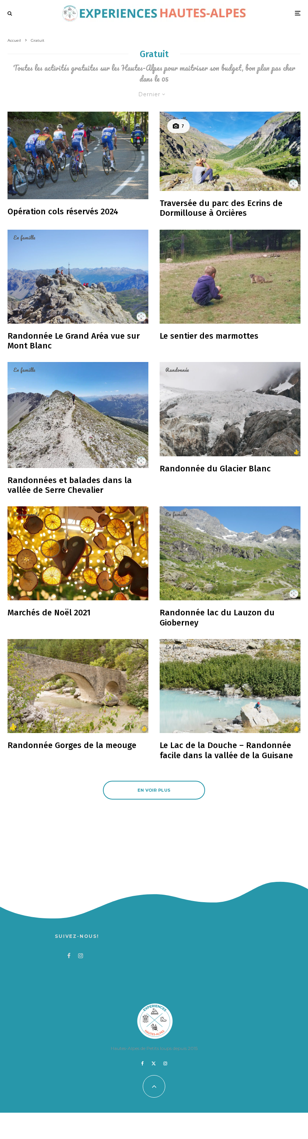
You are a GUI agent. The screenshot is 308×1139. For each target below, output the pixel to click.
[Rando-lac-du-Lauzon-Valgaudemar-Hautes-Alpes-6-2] (230, 553)
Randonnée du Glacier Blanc (215, 469)
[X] (154, 1063)
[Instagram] (165, 1063)
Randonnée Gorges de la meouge (72, 745)
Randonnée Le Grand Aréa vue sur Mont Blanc (74, 341)
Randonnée (177, 370)
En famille (176, 119)
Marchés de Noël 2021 (49, 613)
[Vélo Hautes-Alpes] (78, 155)
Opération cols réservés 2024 (63, 212)
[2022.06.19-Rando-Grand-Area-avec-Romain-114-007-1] (78, 277)
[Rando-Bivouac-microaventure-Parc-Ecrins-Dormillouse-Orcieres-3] (230, 151)
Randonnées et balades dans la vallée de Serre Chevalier (70, 485)
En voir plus (154, 790)
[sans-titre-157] (78, 686)
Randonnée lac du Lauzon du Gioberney (217, 617)
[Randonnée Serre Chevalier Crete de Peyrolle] (78, 415)
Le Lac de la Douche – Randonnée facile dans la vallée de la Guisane (226, 750)
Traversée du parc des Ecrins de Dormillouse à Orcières (221, 208)
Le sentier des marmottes (209, 336)
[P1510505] (230, 686)
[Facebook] (142, 1063)
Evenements (26, 119)
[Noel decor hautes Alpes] (78, 553)
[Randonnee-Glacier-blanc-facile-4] (230, 409)
